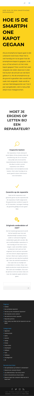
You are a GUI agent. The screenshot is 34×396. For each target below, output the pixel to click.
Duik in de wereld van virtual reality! (14, 375)
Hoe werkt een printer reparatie (13, 316)
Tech (6, 352)
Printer (6, 343)
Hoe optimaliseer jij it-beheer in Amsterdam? (16, 367)
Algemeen (7, 331)
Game (6, 335)
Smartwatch (8, 348)
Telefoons (7, 355)
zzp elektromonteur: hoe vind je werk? (15, 372)
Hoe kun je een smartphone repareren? (15, 311)
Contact (7, 306)
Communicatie (8, 333)
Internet (7, 338)
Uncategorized (8, 357)
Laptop (6, 340)
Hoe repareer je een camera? (12, 314)
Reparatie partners (10, 319)
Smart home (8, 345)
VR (5, 360)
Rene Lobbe (25, 394)
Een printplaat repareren (11, 309)
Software (7, 350)
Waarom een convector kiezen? (13, 370)
